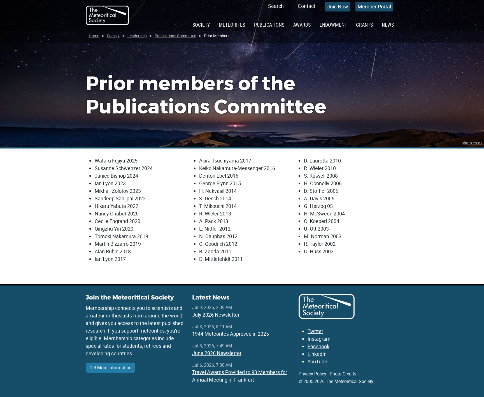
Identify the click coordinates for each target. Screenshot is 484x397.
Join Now (337, 6)
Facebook (318, 346)
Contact (306, 6)
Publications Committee (175, 35)
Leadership (137, 35)
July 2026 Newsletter (215, 314)
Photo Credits (343, 374)
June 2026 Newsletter (216, 353)
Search (276, 6)
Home (94, 35)
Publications (269, 24)
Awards (302, 24)
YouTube (317, 361)
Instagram (319, 338)
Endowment (333, 24)
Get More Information (110, 368)
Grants (364, 24)
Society (201, 24)
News (388, 24)
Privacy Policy (312, 374)
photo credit (472, 142)
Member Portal (374, 6)
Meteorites (232, 24)
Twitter (315, 331)
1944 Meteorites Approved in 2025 (230, 333)
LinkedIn (317, 353)
